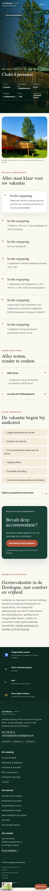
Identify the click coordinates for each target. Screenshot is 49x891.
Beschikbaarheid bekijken (25, 460)
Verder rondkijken (24, 468)
